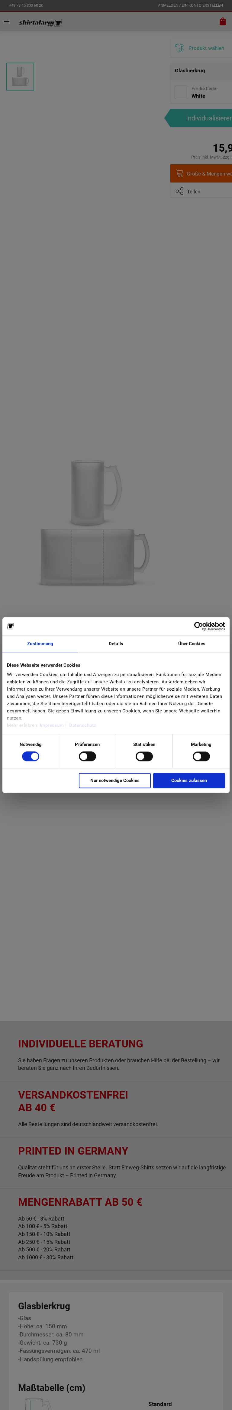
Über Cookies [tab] (191, 643)
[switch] (87, 757)
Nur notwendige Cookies (115, 780)
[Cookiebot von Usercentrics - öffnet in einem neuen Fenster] (198, 626)
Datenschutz (82, 725)
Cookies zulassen (189, 780)
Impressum (52, 725)
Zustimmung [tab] (40, 643)
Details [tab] (116, 643)
